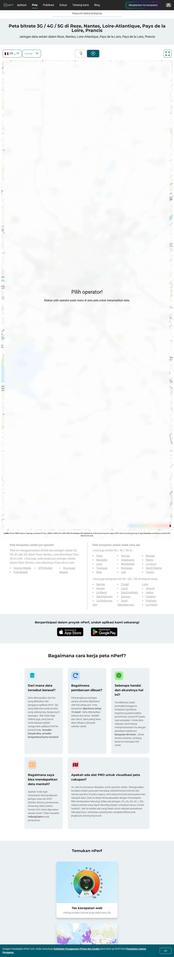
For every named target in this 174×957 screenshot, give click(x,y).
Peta (35, 5)
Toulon (150, 572)
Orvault (150, 588)
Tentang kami (80, 5)
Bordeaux (126, 568)
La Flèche (151, 604)
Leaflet (6, 533)
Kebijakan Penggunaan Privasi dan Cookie (77, 948)
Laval (124, 588)
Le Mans (101, 592)
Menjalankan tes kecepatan (143, 5)
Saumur (125, 596)
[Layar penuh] (167, 53)
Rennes (150, 555)
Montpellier (127, 564)
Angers (100, 588)
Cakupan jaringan (82, 53)
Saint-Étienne (154, 568)
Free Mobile (21, 572)
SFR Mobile (45, 568)
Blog (97, 5)
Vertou (150, 592)
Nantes (125, 555)
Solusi (63, 5)
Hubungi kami (35, 816)
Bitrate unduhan (93, 53)
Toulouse (101, 568)
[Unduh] (70, 631)
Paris (99, 555)
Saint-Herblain (129, 592)
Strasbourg (127, 560)
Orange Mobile (22, 568)
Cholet (125, 584)
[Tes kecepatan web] (87, 882)
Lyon (99, 564)
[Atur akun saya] (168, 5)
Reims (149, 560)
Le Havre (151, 564)
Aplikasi (22, 5)
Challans (151, 600)
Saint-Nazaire (104, 596)
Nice (99, 572)
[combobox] (12, 53)
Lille (123, 572)
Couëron (151, 596)
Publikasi (48, 5)
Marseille (101, 560)
